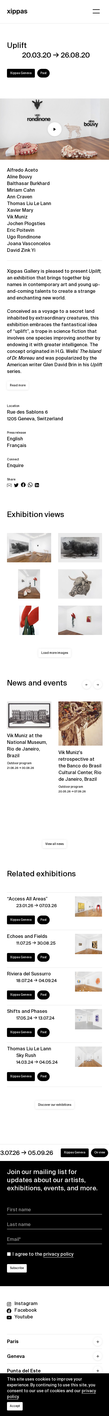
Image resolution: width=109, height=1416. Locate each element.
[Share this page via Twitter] (16, 485)
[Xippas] (17, 11)
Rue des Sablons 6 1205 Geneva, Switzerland (35, 415)
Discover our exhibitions (54, 1105)
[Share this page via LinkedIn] (37, 485)
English (15, 439)
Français (16, 445)
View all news (54, 844)
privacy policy (58, 1254)
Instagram (26, 1303)
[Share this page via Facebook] (23, 485)
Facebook (26, 1310)
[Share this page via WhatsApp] (30, 485)
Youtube (24, 1317)
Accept (15, 1406)
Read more (18, 385)
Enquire (15, 465)
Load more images (54, 653)
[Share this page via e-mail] (9, 485)
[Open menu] (96, 11)
